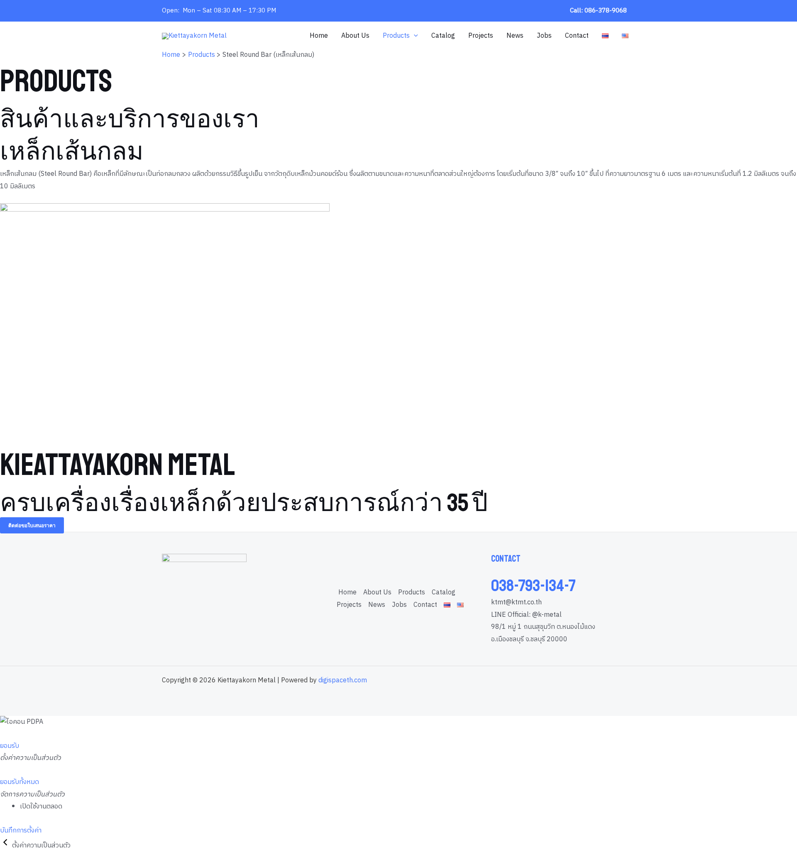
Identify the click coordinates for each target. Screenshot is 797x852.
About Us (355, 35)
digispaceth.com (342, 680)
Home (319, 35)
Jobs (544, 35)
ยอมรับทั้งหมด (19, 782)
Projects (480, 35)
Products (396, 35)
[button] (598, 11)
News (514, 35)
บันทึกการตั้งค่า (21, 830)
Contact (577, 35)
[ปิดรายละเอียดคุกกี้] (6, 845)
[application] (414, 36)
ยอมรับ (9, 746)
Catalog (443, 35)
